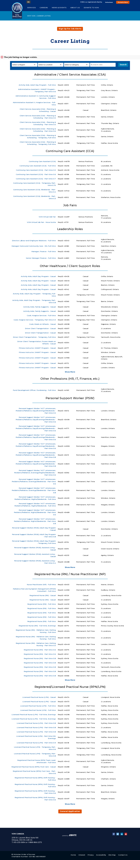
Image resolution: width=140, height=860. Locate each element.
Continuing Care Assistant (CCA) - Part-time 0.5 (36, 170)
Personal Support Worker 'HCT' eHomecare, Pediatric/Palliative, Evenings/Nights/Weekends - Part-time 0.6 (35, 472)
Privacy (91, 855)
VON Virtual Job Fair (47, 217)
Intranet (81, 855)
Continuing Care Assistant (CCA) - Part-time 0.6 (36, 174)
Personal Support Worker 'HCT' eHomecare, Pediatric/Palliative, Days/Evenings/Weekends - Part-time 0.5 (36, 410)
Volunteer (109, 2)
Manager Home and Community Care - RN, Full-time (34, 246)
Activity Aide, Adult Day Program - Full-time (37, 85)
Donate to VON (91, 8)
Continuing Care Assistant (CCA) (42, 161)
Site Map (112, 855)
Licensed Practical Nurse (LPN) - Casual (39, 697)
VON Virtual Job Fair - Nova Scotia (41, 222)
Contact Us (122, 855)
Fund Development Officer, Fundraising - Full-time (34, 390)
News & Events (59, 8)
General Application (70, 811)
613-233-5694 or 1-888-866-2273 (28, 842)
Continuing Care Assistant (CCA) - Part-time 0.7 (36, 179)
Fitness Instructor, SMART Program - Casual (37, 348)
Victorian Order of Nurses (24, 854)
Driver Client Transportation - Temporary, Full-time (34, 337)
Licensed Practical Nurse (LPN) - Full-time (38, 706)
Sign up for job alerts (70, 29)
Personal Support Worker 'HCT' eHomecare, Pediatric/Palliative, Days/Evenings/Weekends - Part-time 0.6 (36, 419)
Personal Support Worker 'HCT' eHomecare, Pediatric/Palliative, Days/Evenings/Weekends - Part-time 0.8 (36, 455)
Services (31, 8)
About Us (75, 8)
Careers (44, 8)
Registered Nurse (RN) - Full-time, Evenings (37, 626)
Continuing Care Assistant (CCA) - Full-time (37, 166)
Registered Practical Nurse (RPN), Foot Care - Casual (33, 767)
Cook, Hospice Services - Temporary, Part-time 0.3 (35, 320)
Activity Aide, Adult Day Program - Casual (38, 276)
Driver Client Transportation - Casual (40, 328)
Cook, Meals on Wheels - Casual (42, 324)
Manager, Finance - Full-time (43, 251)
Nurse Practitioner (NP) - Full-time (41, 585)
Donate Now (123, 2)
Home (73, 855)
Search (123, 65)
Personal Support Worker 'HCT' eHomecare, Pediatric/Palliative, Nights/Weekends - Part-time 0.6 (35, 512)
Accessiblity (101, 855)
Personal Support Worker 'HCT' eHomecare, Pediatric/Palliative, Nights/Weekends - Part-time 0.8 (35, 521)
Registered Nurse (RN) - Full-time (41, 604)
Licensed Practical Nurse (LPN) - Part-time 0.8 (36, 723)
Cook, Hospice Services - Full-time (41, 315)
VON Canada (18, 834)
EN (28, 2)
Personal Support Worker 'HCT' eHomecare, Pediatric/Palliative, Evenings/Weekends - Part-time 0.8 (34, 490)
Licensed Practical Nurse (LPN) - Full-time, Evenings (34, 715)
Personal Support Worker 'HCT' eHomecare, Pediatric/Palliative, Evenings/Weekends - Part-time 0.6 (34, 481)
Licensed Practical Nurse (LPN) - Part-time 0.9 (36, 743)
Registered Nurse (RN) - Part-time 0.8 (40, 658)
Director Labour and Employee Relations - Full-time (34, 241)
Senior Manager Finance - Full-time (41, 258)
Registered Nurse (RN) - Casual (43, 595)
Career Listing (44, 16)
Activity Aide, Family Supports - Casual (39, 307)
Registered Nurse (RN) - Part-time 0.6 (40, 650)
